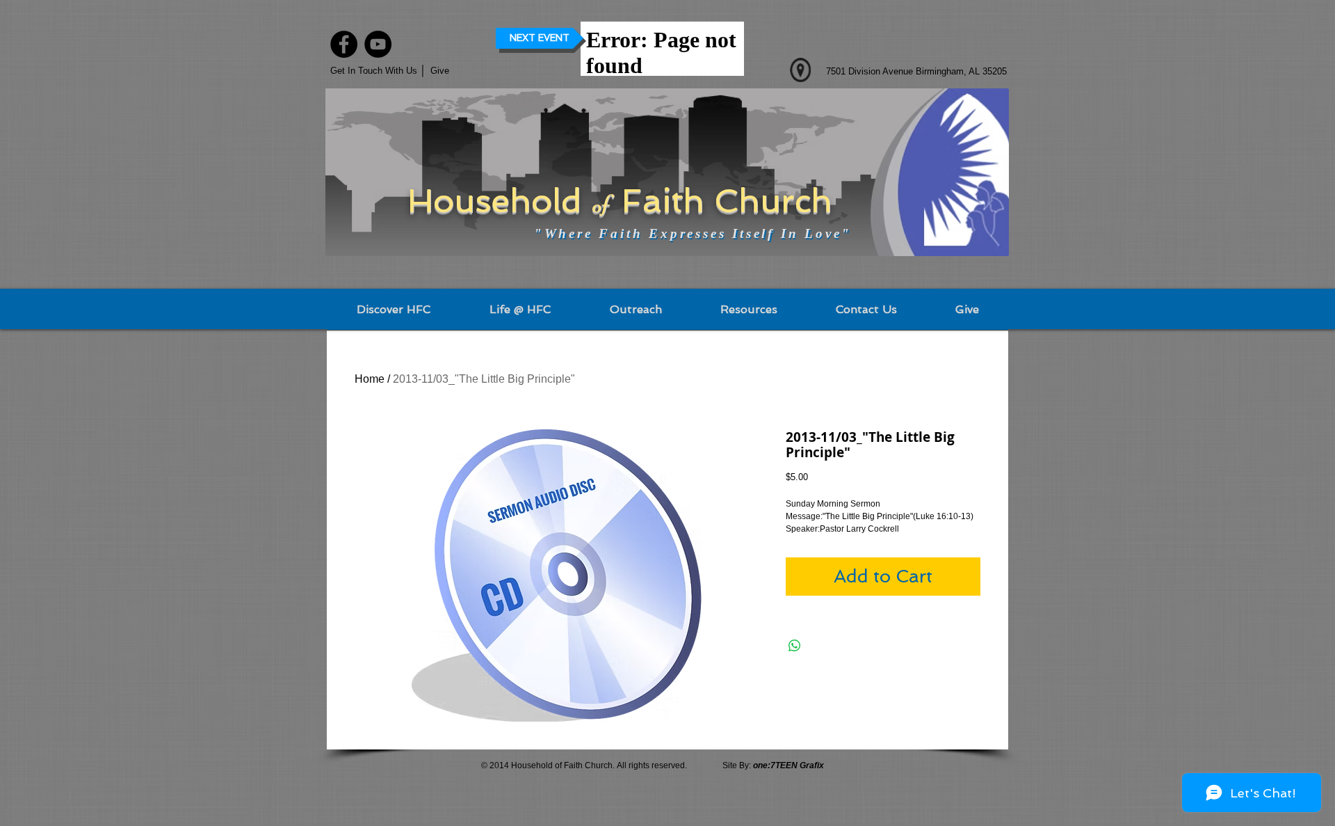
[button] (453, 71)
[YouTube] (377, 44)
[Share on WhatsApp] (794, 645)
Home (370, 379)
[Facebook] (343, 44)
